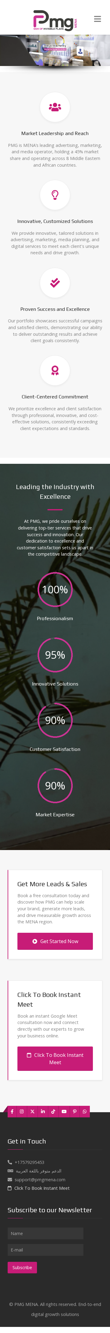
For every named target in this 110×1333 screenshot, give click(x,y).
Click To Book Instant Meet (58, 1059)
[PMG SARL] (55, 20)
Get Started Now (59, 941)
